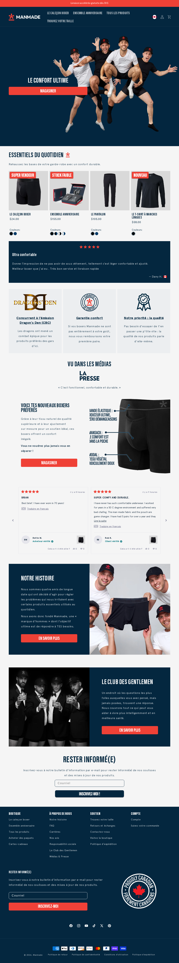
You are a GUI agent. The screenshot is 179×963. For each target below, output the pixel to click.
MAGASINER (48, 91)
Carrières (54, 831)
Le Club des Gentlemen (63, 850)
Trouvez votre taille (102, 819)
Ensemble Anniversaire (64, 214)
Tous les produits (19, 831)
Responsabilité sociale (62, 844)
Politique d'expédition (103, 844)
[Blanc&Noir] (59, 233)
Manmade (38, 955)
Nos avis (54, 837)
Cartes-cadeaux (18, 844)
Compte (136, 819)
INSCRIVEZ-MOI (48, 906)
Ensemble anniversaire (22, 825)
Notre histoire (58, 819)
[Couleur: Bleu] (15, 233)
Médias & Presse (59, 856)
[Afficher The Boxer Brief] (81, 539)
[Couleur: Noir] (11, 233)
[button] (169, 17)
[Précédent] (13, 520)
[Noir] (51, 233)
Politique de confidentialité (86, 955)
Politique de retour (58, 955)
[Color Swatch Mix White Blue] (63, 233)
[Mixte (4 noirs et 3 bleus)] (56, 233)
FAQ (51, 825)
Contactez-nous (100, 831)
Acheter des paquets (21, 837)
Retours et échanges (102, 825)
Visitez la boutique (101, 837)
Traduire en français (38, 508)
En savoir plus (49, 638)
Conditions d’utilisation (116, 955)
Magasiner (49, 463)
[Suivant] (166, 520)
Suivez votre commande (145, 825)
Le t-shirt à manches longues (144, 216)
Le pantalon (98, 214)
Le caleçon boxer (20, 214)
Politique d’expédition (143, 955)
